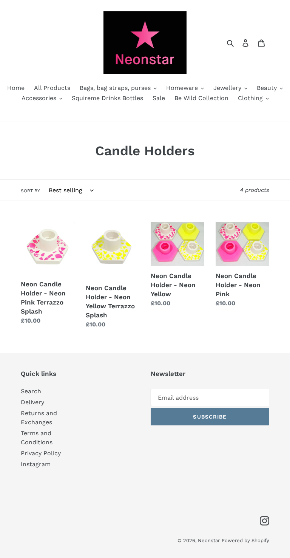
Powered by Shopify (245, 540)
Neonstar (209, 540)
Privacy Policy (41, 453)
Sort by (30, 190)
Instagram (36, 464)
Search (31, 391)
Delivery (32, 402)
